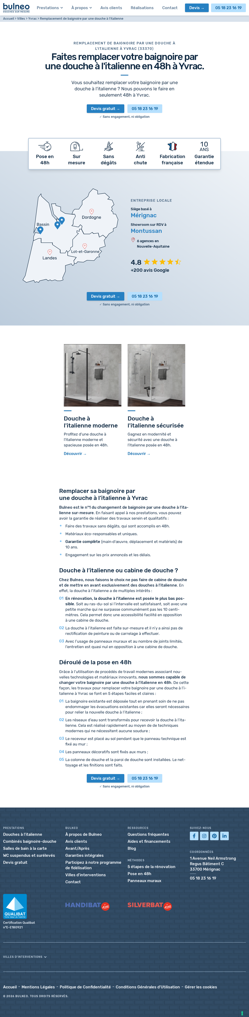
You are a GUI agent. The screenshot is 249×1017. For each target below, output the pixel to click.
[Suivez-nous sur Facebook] (194, 836)
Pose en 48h (139, 873)
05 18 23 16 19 (228, 7)
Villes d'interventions (85, 875)
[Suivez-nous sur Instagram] (204, 836)
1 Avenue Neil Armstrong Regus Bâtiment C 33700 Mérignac (213, 864)
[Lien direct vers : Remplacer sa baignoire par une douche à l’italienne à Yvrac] (57, 490)
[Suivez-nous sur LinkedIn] (224, 836)
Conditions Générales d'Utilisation (148, 987)
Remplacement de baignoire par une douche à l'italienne (81, 18)
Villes (21, 18)
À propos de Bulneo (83, 834)
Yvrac (32, 18)
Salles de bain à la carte (25, 848)
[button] (124, 957)
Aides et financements (149, 841)
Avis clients (76, 841)
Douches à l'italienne (22, 834)
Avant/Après (77, 848)
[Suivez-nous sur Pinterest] (214, 836)
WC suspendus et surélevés (29, 855)
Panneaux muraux (144, 880)
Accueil (8, 18)
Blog (132, 848)
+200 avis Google (150, 270)
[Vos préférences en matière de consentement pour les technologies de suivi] (242, 1013)
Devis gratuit (103, 108)
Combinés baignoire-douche (29, 841)
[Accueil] (16, 7)
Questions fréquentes (148, 834)
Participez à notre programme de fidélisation (93, 865)
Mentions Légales (38, 987)
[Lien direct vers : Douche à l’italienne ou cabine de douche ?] (57, 569)
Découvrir (73, 453)
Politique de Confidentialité (85, 987)
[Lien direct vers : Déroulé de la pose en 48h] (57, 661)
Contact (73, 882)
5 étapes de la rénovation (151, 866)
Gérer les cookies (201, 987)
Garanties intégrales (84, 855)
